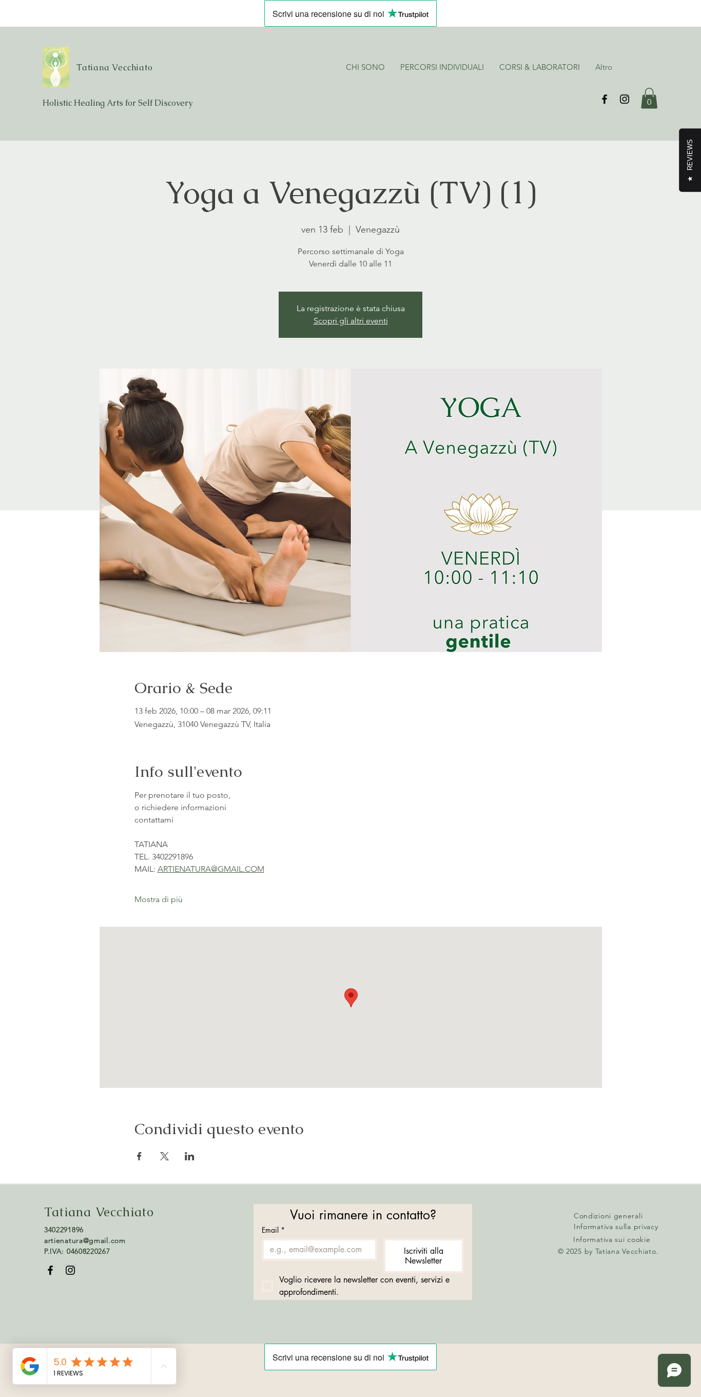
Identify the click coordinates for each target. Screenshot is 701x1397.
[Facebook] (604, 99)
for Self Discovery (158, 103)
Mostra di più (158, 899)
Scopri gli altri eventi (351, 321)
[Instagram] (624, 99)
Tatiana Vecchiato (114, 67)
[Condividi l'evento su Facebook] (139, 1156)
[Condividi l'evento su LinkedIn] (189, 1156)
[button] (649, 98)
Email (273, 1230)
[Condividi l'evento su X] (164, 1156)
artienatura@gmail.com (85, 1240)
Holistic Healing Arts (84, 103)
